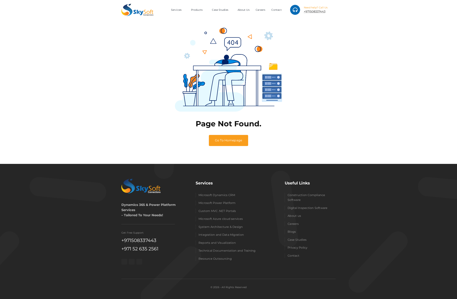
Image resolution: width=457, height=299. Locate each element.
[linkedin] (139, 262)
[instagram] (132, 262)
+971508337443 (314, 11)
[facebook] (124, 262)
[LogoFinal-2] (141, 179)
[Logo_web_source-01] (137, 5)
